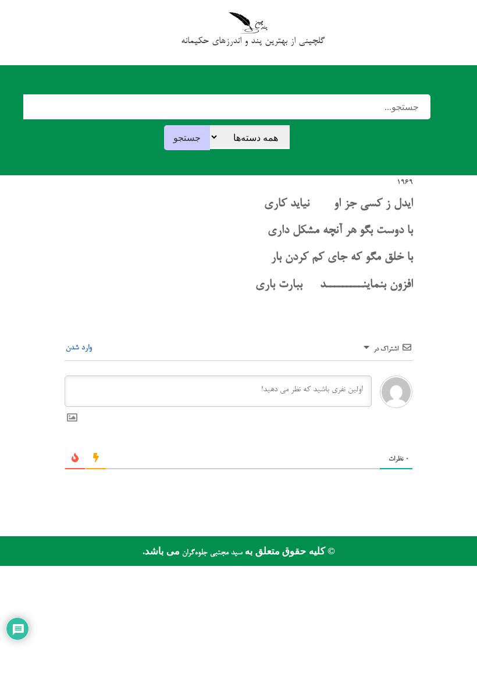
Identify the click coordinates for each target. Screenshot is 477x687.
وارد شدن (80, 348)
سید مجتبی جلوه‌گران (211, 552)
